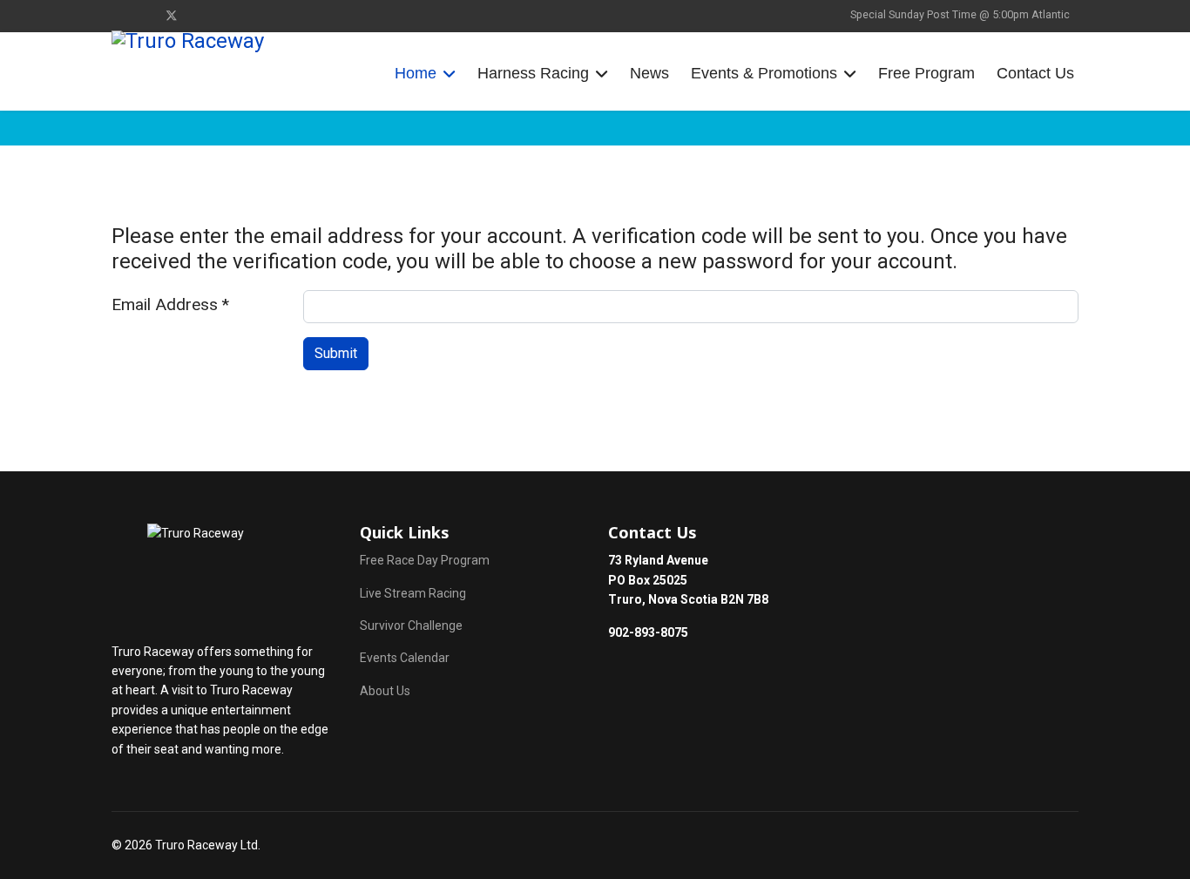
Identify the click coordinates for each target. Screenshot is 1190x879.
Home (415, 73)
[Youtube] (200, 16)
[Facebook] (116, 16)
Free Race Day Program (425, 560)
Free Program (926, 73)
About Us (385, 691)
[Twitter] (172, 16)
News (649, 73)
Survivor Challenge (411, 625)
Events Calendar (405, 658)
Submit (335, 353)
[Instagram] (143, 16)
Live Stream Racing (413, 593)
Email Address (170, 304)
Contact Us (1035, 73)
